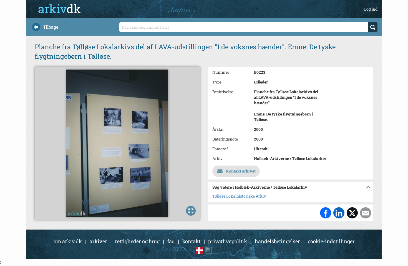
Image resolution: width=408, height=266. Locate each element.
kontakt (191, 241)
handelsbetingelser (277, 241)
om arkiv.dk (68, 241)
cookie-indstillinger (331, 241)
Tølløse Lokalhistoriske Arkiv (239, 196)
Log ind (370, 9)
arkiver (98, 241)
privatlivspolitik (227, 241)
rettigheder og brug (137, 241)
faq (171, 241)
